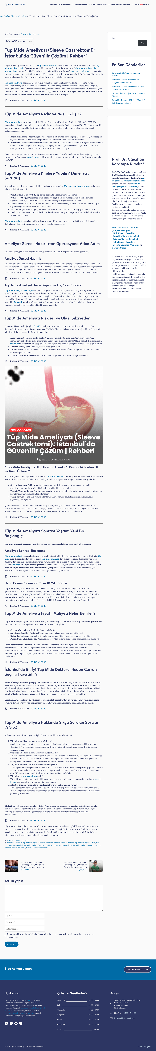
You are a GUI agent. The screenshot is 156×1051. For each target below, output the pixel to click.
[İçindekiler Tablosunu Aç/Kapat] (29, 41)
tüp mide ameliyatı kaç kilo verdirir (37, 845)
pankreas (8, 1013)
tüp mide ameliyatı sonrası (83, 845)
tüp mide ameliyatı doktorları (34, 843)
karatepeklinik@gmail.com (124, 1018)
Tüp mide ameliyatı (13, 83)
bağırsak (31, 1013)
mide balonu (34, 1008)
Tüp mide (18, 302)
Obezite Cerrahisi (19, 16)
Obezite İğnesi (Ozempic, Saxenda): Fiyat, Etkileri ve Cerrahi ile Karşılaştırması (32, 864)
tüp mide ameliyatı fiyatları (85, 843)
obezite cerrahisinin (80, 71)
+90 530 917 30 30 (38, 100)
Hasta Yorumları (116, 4)
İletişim (136, 4)
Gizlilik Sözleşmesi (144, 1047)
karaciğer (16, 1013)
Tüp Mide (25, 840)
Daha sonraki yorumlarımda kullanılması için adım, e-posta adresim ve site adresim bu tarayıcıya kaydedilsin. (50, 935)
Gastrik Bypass (119, 248)
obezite (31, 1000)
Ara (113, 38)
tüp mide (37, 326)
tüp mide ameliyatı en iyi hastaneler (60, 843)
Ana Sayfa (53, 4)
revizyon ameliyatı (28, 776)
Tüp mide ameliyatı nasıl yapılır (19, 290)
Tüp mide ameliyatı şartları (76, 186)
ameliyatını (47, 65)
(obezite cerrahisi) (129, 186)
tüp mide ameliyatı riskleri (61, 845)
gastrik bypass (33, 157)
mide (23, 1013)
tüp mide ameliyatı (14, 843)
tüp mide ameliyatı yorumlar (37, 848)
